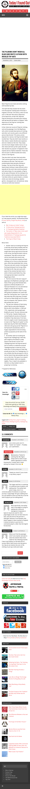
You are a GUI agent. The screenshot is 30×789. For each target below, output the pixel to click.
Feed (23, 220)
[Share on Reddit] (13, 393)
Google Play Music (16, 220)
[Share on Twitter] (17, 389)
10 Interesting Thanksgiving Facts (15, 227)
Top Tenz (7, 779)
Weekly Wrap (15, 415)
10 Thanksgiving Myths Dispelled (15, 229)
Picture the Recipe (10, 776)
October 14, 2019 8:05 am (19, 530)
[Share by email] (17, 397)
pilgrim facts (5, 421)
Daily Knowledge (19, 413)
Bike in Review (9, 770)
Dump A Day (8, 772)
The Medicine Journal (11, 777)
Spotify (9, 220)
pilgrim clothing (21, 420)
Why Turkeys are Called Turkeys (15, 225)
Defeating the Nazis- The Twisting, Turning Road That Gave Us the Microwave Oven (18, 664)
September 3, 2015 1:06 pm (20, 502)
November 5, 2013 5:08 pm (18, 439)
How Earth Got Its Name (15, 736)
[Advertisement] (15, 33)
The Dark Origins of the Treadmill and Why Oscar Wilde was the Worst (18, 693)
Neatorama (8, 774)
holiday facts (12, 420)
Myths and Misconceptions (9, 429)
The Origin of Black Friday (13, 239)
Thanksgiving (21, 429)
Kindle (13, 637)
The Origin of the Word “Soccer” (17, 722)
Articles (4, 426)
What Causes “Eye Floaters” (16, 751)
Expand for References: (9, 369)
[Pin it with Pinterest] (17, 393)
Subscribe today (6, 578)
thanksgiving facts (15, 421)
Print (8, 637)
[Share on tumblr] (13, 397)
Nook (17, 637)
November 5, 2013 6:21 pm (20, 451)
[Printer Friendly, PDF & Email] (25, 389)
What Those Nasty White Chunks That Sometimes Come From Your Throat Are (18, 709)
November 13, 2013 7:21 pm (15, 469)
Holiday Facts (12, 426)
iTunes (4, 220)
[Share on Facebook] (13, 389)
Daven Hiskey (17, 60)
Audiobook (23, 637)
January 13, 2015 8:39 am (14, 481)
